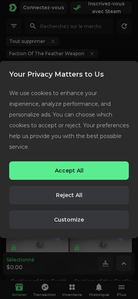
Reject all (69, 195)
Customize (69, 219)
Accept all (69, 170)
